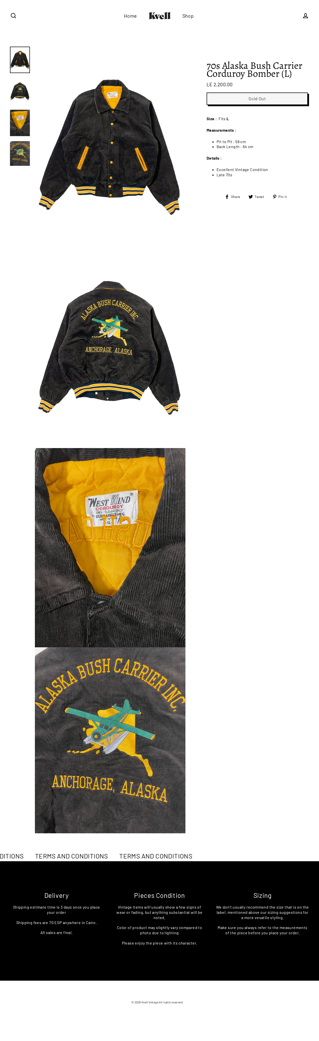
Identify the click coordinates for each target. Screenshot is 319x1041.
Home (130, 16)
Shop (188, 16)
